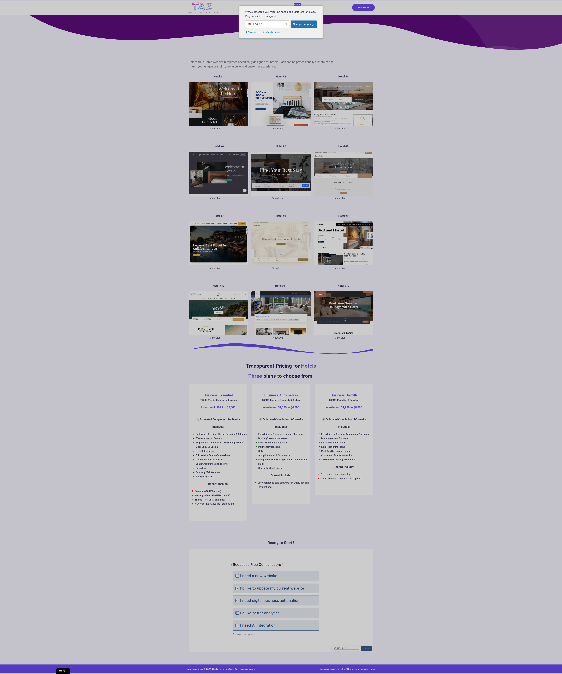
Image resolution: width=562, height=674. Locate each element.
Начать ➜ (363, 7)
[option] (276, 576)
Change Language (304, 24)
